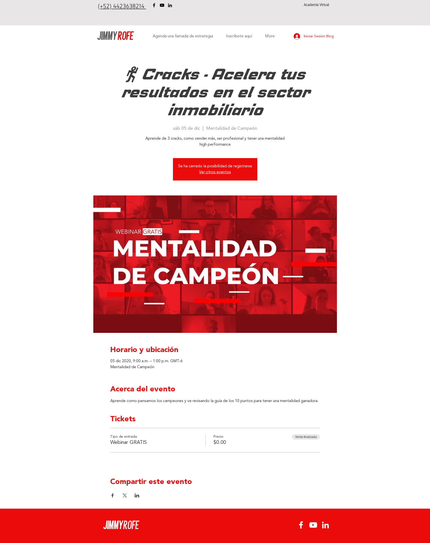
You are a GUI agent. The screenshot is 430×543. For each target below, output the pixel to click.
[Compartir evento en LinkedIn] (137, 495)
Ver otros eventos (215, 172)
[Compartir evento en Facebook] (112, 495)
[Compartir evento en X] (124, 495)
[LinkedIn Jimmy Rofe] (170, 5)
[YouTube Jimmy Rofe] (162, 5)
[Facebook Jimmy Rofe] (154, 5)
